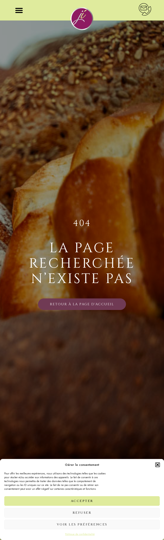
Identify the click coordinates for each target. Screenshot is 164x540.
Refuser (82, 512)
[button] (157, 465)
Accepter (82, 501)
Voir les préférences (82, 524)
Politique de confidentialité (80, 534)
